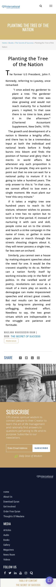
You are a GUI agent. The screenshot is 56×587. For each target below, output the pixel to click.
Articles (7, 530)
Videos (7, 559)
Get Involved (9, 506)
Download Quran (11, 501)
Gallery (7, 545)
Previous (11, 341)
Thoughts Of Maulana (14, 516)
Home (4, 43)
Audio (6, 535)
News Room (9, 554)
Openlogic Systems (37, 487)
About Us (8, 496)
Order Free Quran (12, 511)
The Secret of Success (24, 43)
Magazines (9, 549)
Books (11, 43)
